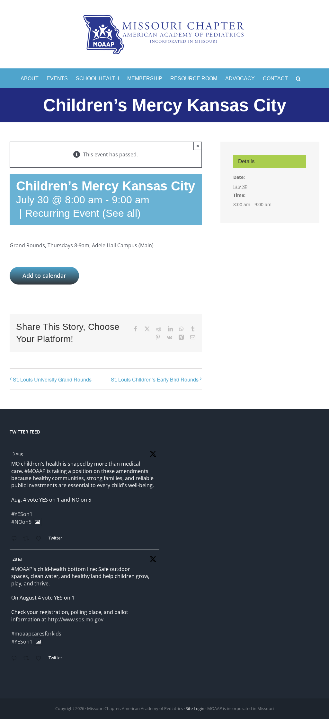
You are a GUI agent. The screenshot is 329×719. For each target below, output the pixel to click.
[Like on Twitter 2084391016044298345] (40, 539)
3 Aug (18, 454)
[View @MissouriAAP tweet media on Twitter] (37, 522)
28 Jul (17, 559)
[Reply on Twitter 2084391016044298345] (16, 539)
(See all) (121, 213)
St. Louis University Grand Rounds (52, 379)
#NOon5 (21, 521)
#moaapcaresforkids (36, 633)
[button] (298, 78)
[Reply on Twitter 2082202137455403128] (16, 658)
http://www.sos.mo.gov (75, 619)
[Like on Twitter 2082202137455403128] (40, 658)
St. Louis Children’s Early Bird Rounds (155, 379)
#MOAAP (35, 471)
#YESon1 (21, 514)
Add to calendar (44, 275)
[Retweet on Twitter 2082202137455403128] (28, 658)
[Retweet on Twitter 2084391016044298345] (28, 539)
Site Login (195, 708)
